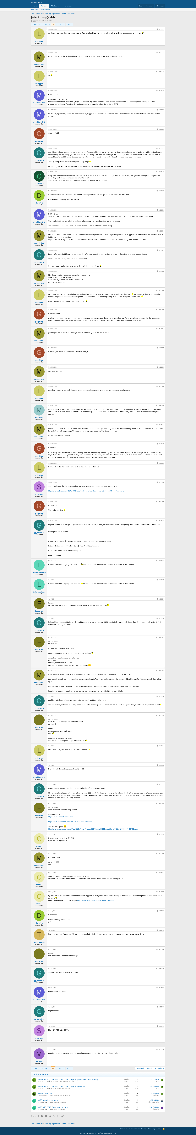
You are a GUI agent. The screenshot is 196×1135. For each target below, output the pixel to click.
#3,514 (161, 290)
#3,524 (161, 482)
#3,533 (161, 696)
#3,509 (161, 191)
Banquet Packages (60, 1102)
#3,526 (161, 521)
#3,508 (161, 172)
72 (56, 25)
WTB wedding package (48, 1100)
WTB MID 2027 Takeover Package (53, 1107)
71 (53, 25)
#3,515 (161, 309)
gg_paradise (37, 21)
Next (68, 25)
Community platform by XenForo (98, 1133)
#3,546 (161, 968)
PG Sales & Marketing (152, 1102)
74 (63, 25)
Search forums (45, 10)
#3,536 (161, 765)
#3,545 (161, 949)
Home (35, 6)
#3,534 (161, 715)
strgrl (39, 1081)
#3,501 (161, 29)
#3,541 (161, 873)
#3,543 (161, 911)
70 (49, 25)
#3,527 (161, 561)
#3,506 (161, 129)
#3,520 (161, 405)
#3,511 (161, 231)
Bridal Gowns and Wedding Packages (63, 1081)
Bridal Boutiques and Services (60, 1088)
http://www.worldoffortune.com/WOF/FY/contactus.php (70, 821)
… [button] (42, 25)
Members (68, 6)
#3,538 (161, 803)
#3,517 (161, 348)
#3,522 (161, 444)
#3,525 (161, 501)
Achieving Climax (45, 1093)
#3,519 (161, 386)
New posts (34, 10)
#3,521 (161, 425)
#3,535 (161, 746)
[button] (61, 6)
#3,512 (161, 250)
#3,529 (161, 599)
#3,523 (161, 463)
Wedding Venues (59, 1109)
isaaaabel (156, 1109)
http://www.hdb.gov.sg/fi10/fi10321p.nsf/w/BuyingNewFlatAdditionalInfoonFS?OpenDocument (86, 491)
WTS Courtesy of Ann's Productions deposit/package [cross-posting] (68, 1079)
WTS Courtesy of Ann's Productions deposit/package (61, 1086)
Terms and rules (134, 1129)
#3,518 (161, 367)
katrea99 (41, 1102)
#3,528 (161, 580)
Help (153, 1129)
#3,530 (161, 618)
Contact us (123, 1129)
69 (46, 25)
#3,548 (161, 1007)
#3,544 (161, 930)
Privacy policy (146, 1129)
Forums (44, 6)
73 (60, 25)
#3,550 (161, 1049)
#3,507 (161, 148)
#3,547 (161, 988)
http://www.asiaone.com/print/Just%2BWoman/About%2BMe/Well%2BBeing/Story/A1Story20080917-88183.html (93, 829)
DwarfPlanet (42, 1095)
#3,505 (161, 110)
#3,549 (161, 1026)
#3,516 (161, 329)
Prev (35, 25)
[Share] (157, 29)
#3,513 (161, 271)
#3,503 (161, 71)
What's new (55, 6)
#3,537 (161, 784)
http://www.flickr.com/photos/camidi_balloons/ (95, 900)
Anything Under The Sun (62, 1095)
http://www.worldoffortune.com (60, 817)
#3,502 (161, 52)
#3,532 (161, 670)
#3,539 (161, 834)
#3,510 (161, 210)
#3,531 (161, 637)
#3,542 (161, 892)
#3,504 (161, 91)
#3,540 (161, 853)
